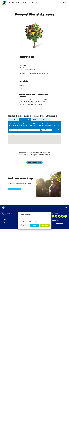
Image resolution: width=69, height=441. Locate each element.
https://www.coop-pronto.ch (25, 88)
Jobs (4, 222)
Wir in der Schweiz (7, 216)
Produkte (20, 2)
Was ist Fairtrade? (13, 2)
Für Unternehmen (27, 2)
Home (3, 7)
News (5, 219)
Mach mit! (34, 2)
